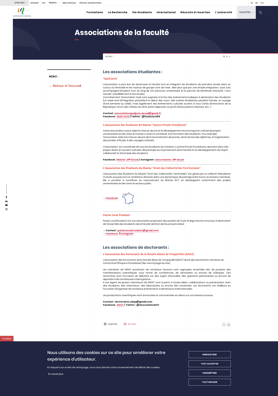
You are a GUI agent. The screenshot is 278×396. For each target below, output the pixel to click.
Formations (95, 12)
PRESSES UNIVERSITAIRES (90, 3)
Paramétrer (210, 373)
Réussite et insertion (195, 12)
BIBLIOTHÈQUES (69, 3)
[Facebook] (224, 325)
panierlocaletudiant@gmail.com (138, 230)
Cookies (6, 338)
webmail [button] (53, 2)
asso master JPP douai (169, 159)
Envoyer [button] (132, 324)
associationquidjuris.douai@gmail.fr (138, 113)
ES (252, 3)
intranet (34, 3)
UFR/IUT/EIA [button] (19, 2)
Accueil (108, 56)
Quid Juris (123, 116)
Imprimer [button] (113, 324)
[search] (260, 12)
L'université (223, 12)
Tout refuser (209, 382)
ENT (43, 3)
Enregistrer (209, 354)
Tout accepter (209, 363)
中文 (262, 3)
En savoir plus (55, 374)
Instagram (126, 233)
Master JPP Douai (127, 159)
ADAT (120, 305)
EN (256, 3)
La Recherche (117, 12)
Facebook (112, 198)
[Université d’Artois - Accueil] (22, 12)
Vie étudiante (142, 12)
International (166, 12)
